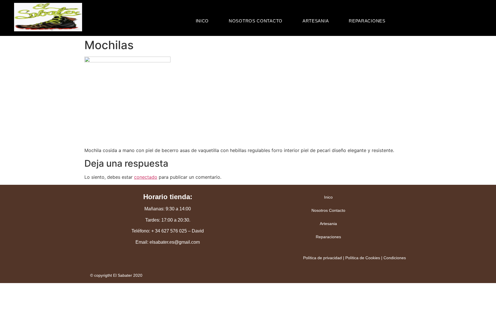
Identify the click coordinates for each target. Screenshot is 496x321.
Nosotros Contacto (255, 20)
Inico (202, 20)
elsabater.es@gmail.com (175, 242)
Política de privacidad (322, 257)
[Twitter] (149, 261)
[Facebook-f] (168, 261)
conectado (145, 177)
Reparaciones (367, 20)
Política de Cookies (362, 257)
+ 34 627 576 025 (169, 230)
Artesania (316, 20)
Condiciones (394, 257)
